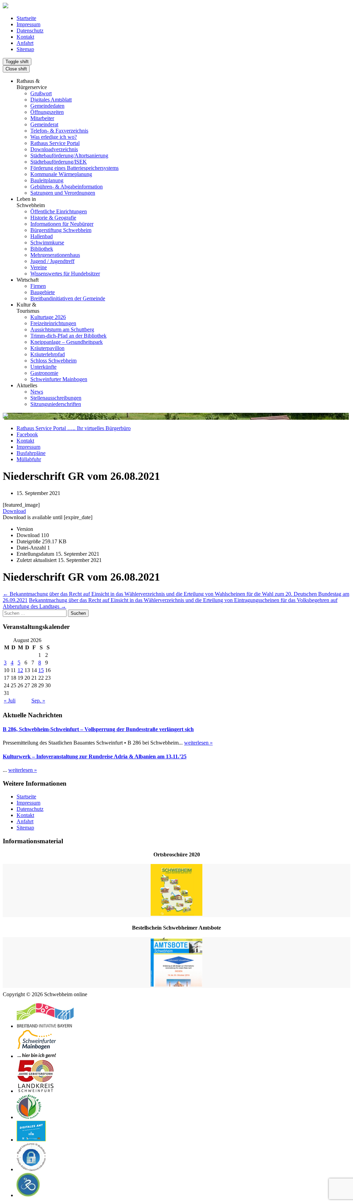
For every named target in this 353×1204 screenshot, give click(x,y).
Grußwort (41, 93)
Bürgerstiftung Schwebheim (60, 230)
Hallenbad (41, 236)
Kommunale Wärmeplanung (61, 174)
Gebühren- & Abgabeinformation (66, 187)
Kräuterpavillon (47, 348)
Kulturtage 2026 (48, 317)
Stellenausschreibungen (55, 398)
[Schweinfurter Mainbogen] (37, 1056)
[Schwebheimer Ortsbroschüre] (176, 890)
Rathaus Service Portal (55, 143)
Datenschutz (30, 30)
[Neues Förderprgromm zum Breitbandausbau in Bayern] (45, 1026)
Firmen (38, 286)
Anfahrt (25, 43)
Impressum (28, 24)
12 (20, 670)
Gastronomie (44, 373)
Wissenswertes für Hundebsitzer (65, 273)
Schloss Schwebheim (53, 360)
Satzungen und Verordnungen (62, 193)
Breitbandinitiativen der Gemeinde (67, 298)
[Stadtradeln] (28, 1195)
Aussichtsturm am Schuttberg (62, 329)
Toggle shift (17, 61)
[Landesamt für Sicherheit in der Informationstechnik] (31, 1169)
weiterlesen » (198, 743)
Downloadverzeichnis (54, 149)
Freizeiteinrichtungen (53, 323)
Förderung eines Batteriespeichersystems (74, 168)
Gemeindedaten (47, 106)
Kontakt (25, 37)
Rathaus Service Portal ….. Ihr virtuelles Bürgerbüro (74, 428)
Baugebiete (42, 292)
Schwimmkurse (47, 242)
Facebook (27, 434)
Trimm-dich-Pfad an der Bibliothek (68, 336)
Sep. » (38, 700)
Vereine (38, 267)
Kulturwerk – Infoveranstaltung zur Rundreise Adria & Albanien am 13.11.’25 (94, 756)
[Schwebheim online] (5, 6)
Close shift (16, 68)
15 (41, 670)
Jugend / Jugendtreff (52, 261)
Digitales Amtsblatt (51, 100)
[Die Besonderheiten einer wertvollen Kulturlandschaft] (29, 1117)
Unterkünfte (43, 367)
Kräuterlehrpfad (47, 354)
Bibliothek (41, 249)
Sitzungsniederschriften (55, 404)
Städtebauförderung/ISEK (58, 162)
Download (14, 511)
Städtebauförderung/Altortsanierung (69, 155)
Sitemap (25, 49)
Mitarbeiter (42, 118)
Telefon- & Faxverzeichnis (59, 131)
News (36, 392)
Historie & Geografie (53, 218)
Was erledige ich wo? (53, 137)
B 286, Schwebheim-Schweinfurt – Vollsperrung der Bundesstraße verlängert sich (98, 729)
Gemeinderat (44, 124)
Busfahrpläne (31, 453)
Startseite (26, 18)
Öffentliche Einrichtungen (58, 211)
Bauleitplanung (46, 180)
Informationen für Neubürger (61, 224)
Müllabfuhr (29, 459)
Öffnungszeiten (47, 112)
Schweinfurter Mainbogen (58, 379)
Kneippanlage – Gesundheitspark (66, 342)
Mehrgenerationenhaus (55, 255)
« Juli (10, 700)
